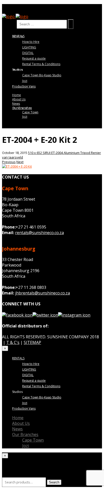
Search (9, 24)
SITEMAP (32, 342)
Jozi (24, 81)
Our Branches (22, 108)
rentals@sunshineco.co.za (39, 232)
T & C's (12, 342)
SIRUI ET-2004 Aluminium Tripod (67, 152)
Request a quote (34, 58)
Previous (9, 162)
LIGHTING (29, 47)
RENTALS (18, 36)
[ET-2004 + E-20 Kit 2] (17, 166)
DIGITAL (28, 53)
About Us (18, 99)
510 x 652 (35, 152)
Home (16, 95)
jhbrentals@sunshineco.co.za (42, 293)
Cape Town (30, 112)
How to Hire (30, 42)
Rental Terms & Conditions (41, 64)
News (16, 103)
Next (19, 162)
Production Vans (24, 86)
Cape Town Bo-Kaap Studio (41, 75)
